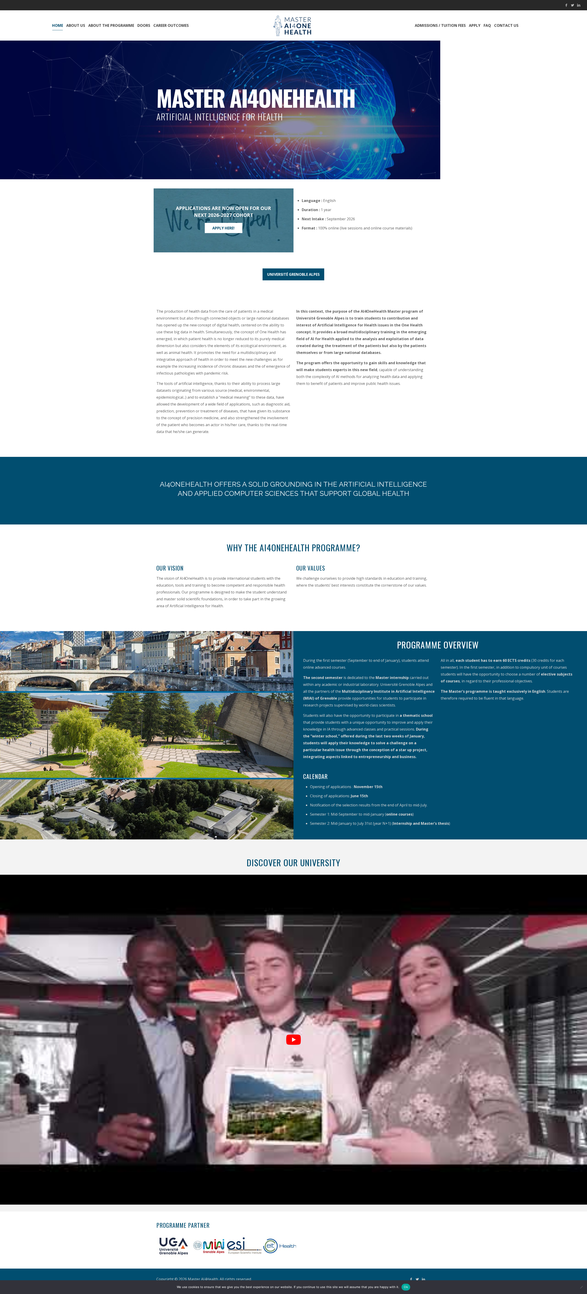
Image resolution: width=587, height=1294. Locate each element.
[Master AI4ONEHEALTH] (293, 25)
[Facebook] (566, 5)
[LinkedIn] (578, 5)
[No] (581, 1287)
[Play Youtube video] (293, 1040)
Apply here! (223, 227)
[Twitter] (572, 5)
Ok (406, 1287)
